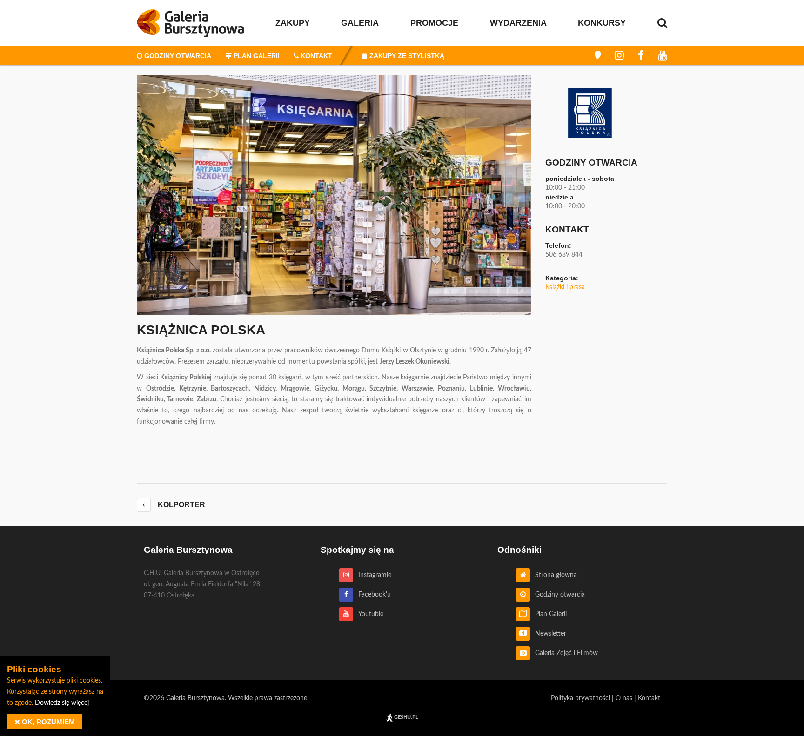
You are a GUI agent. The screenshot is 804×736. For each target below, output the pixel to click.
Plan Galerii (548, 614)
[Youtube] (662, 55)
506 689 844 (564, 255)
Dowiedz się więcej (62, 703)
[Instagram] (619, 55)
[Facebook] (641, 55)
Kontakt (649, 698)
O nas (624, 698)
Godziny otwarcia (557, 594)
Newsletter (548, 633)
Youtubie (368, 614)
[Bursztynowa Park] (598, 55)
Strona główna (553, 575)
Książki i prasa (565, 287)
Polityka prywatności (580, 698)
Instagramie (372, 575)
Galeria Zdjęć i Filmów (564, 653)
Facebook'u (372, 594)
